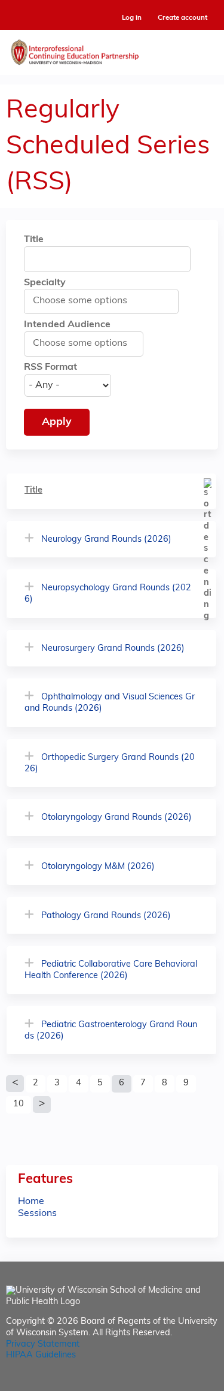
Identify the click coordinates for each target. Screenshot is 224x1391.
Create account (182, 18)
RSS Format (50, 367)
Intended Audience (67, 325)
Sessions (37, 1213)
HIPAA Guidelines (41, 1355)
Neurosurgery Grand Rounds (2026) (113, 648)
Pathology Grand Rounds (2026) (106, 916)
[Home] (112, 49)
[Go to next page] (42, 1104)
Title (34, 240)
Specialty (45, 283)
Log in (132, 18)
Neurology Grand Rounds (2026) (106, 539)
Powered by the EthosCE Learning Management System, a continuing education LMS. (175, 1382)
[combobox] (85, 301)
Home (31, 1201)
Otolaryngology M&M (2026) (98, 866)
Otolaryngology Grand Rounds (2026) (116, 817)
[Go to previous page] (15, 1083)
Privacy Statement (42, 1344)
